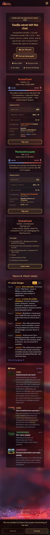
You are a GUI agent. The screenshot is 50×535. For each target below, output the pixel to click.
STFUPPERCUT (31, 130)
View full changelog (15, 360)
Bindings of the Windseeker (29, 194)
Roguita (35, 124)
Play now (25, 142)
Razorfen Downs (23, 129)
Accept (37, 531)
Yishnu (28, 134)
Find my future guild (26, 56)
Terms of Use (25, 510)
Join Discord (26, 50)
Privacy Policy (25, 516)
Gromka (23, 136)
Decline (13, 531)
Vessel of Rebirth (26, 124)
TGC (39, 283)
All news (39, 368)
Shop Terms (25, 513)
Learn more (25, 266)
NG (34, 283)
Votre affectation (28, 287)
